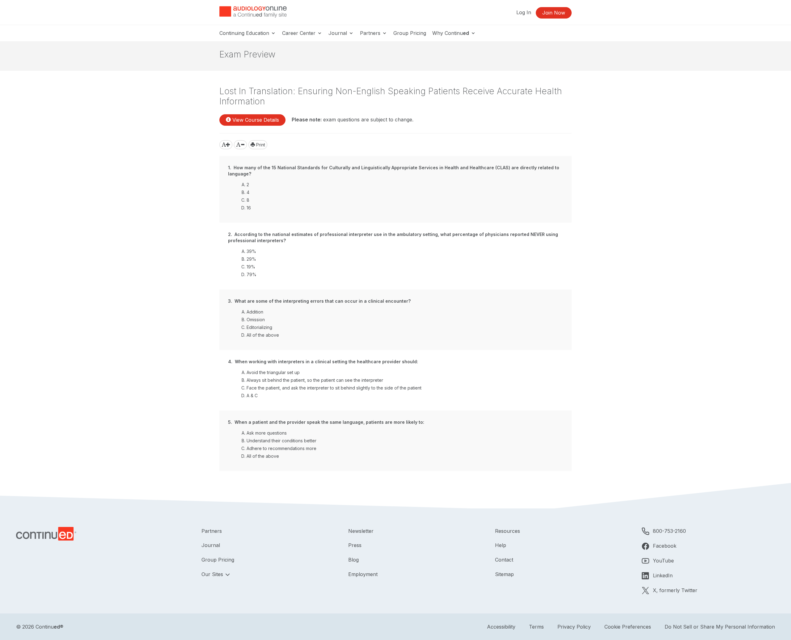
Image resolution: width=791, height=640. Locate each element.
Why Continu (450, 33)
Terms (536, 627)
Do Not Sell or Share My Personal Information (720, 627)
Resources (507, 531)
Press (355, 545)
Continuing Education (245, 33)
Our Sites (213, 574)
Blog (353, 560)
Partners (371, 33)
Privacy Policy (574, 627)
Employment (363, 574)
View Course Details (255, 120)
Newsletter (361, 531)
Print (260, 144)
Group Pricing (409, 33)
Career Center (299, 33)
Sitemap (504, 574)
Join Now (553, 13)
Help (500, 545)
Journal (338, 33)
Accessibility (501, 627)
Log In (523, 12)
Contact (504, 560)
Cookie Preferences (627, 627)
